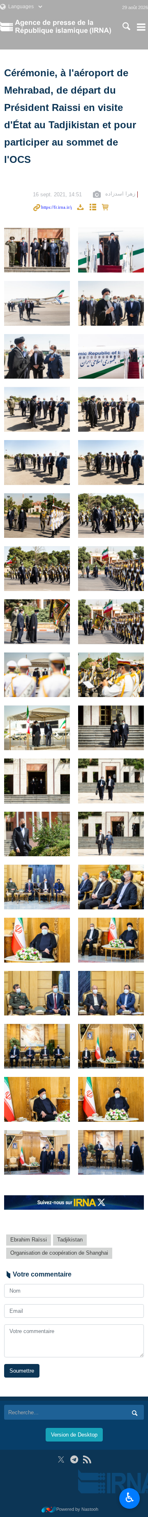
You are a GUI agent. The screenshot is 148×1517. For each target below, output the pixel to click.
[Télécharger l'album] (80, 208)
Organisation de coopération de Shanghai (59, 1253)
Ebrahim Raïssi (28, 1240)
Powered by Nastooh (77, 1509)
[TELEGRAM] (74, 1459)
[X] (61, 1459)
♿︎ (130, 1497)
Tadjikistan (70, 1240)
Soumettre (21, 1371)
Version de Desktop (74, 1435)
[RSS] (86, 1459)
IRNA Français (62, 27)
